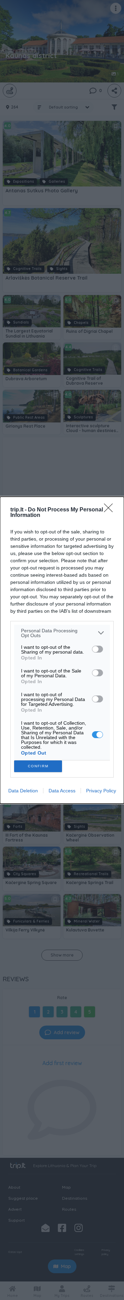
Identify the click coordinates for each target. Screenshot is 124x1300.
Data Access (62, 790)
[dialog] (62, 650)
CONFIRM (38, 766)
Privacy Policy (101, 790)
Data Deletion (23, 790)
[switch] (97, 649)
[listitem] (62, 633)
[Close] (110, 510)
